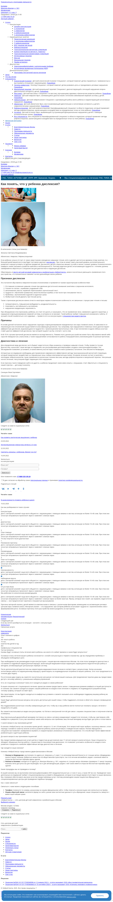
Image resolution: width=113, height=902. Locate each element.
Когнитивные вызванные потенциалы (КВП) (31, 68)
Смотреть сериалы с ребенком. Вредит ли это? (19, 452)
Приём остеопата (20, 62)
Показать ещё (6, 798)
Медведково (18, 154)
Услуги (7, 22)
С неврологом (19, 31)
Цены (7, 75)
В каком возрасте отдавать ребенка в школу (17, 500)
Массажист (18, 93)
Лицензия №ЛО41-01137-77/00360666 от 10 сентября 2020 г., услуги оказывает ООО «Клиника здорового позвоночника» (51, 884)
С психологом (19, 29)
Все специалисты (20, 116)
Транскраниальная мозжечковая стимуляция (31, 54)
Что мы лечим (10, 77)
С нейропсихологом (21, 33)
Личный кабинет (7, 19)
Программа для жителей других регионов (30, 72)
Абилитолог (18, 104)
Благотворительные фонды (24, 127)
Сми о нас (18, 142)
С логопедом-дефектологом (24, 35)
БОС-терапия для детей (23, 45)
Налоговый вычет (21, 148)
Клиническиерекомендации (6, 615)
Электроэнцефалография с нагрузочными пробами (33, 66)
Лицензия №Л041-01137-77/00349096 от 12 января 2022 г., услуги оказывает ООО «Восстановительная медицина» (49, 882)
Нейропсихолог (20, 100)
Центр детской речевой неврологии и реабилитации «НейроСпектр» (39, 272)
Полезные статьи (11, 848)
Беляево (17, 152)
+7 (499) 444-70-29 (7, 17)
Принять (100, 896)
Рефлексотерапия (21, 47)
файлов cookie (71, 897)
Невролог (17, 95)
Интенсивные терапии (23, 56)
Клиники (8, 150)
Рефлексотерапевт (21, 108)
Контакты (9, 156)
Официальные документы (24, 133)
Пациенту (9, 144)
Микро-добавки (20, 146)
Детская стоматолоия (13, 852)
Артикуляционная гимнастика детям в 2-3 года (19, 445)
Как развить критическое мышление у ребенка (19, 437)
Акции (7, 123)
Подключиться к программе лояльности (16, 2)
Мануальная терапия (22, 60)
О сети (7, 125)
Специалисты (10, 79)
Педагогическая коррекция (24, 39)
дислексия (51, 262)
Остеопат (17, 112)
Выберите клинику (8, 802)
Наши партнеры (20, 137)
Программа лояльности (23, 131)
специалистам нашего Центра (74, 316)
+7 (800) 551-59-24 (23, 476)
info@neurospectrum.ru (24, 172)
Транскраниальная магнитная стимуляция (30, 49)
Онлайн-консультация (22, 26)
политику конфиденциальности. (70, 480)
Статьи (16, 135)
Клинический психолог (23, 81)
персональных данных (39, 480)
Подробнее (51, 83)
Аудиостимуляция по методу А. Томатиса (29, 52)
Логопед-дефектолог (22, 85)
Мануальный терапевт (23, 89)
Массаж (17, 58)
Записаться (5, 625)
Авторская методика (13, 121)
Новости (17, 129)
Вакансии (17, 139)
